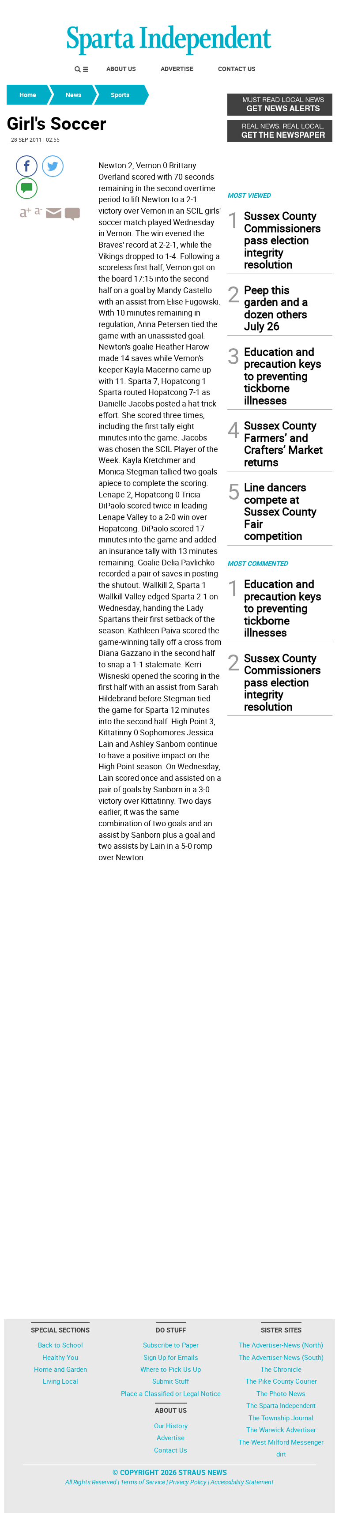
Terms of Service (143, 1482)
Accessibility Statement (242, 1482)
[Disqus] (114, 978)
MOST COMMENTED (257, 563)
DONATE (311, 10)
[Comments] (27, 188)
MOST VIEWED (249, 195)
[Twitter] (53, 166)
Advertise (177, 68)
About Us (121, 68)
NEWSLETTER (261, 10)
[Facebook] (27, 166)
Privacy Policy (188, 1482)
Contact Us (237, 68)
